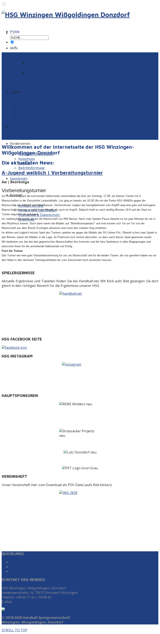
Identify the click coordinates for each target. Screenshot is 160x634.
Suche (14, 562)
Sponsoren (18, 178)
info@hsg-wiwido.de (28, 602)
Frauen (23, 67)
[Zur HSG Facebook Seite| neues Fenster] (80, 347)
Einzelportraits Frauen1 (45, 72)
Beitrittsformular (31, 168)
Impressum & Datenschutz (39, 215)
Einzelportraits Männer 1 (46, 63)
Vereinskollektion (32, 81)
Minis (22, 111)
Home (14, 31)
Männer (24, 58)
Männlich (25, 102)
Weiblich (24, 107)
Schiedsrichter (29, 77)
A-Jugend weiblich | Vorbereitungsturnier (52, 173)
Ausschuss (26, 158)
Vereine (16, 127)
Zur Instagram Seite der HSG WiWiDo (39, 571)
